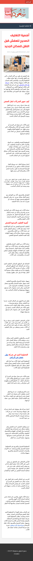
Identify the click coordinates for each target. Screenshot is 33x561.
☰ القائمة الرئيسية (25, 25)
